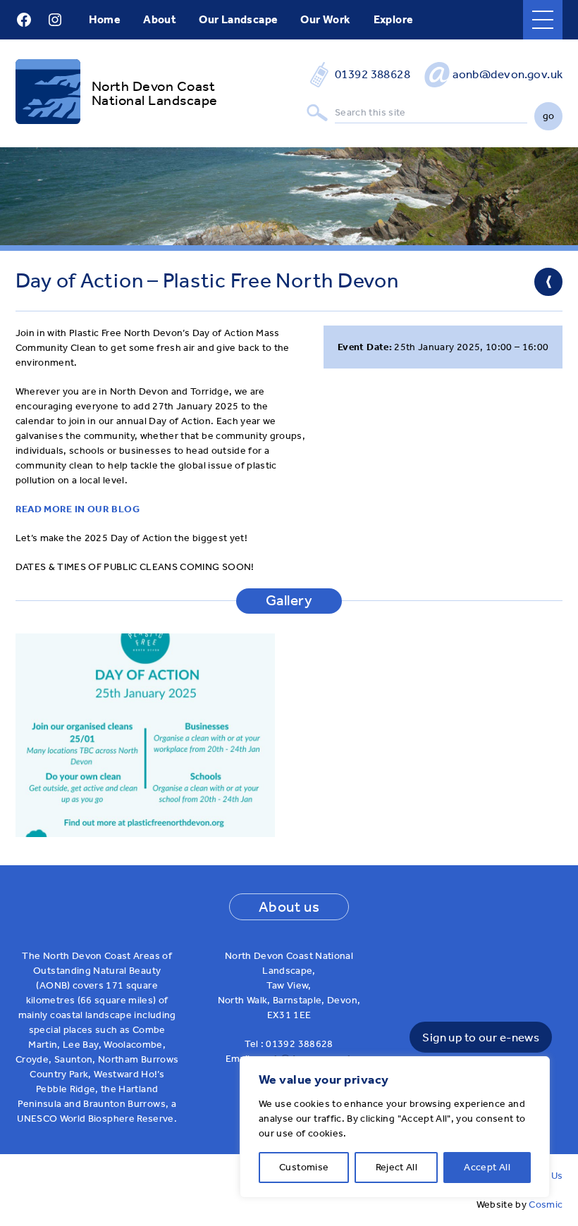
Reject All (397, 1167)
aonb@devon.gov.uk (507, 74)
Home (105, 19)
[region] (395, 1127)
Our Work (325, 19)
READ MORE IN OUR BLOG (78, 509)
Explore (394, 19)
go (549, 116)
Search (317, 113)
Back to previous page (548, 282)
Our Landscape (238, 19)
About (159, 19)
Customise (303, 1167)
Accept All (487, 1167)
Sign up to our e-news (480, 1037)
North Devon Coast (154, 86)
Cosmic (545, 1204)
